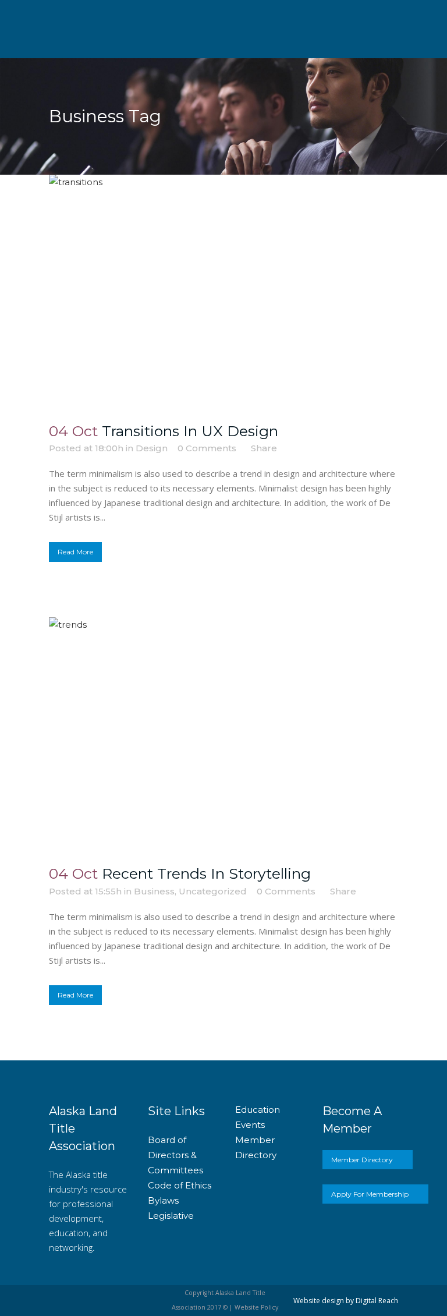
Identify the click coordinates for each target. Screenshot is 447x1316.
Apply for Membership (370, 1194)
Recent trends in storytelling (206, 873)
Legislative (171, 1215)
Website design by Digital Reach (345, 1301)
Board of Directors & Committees (175, 1155)
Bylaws (163, 1200)
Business (154, 891)
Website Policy (256, 1307)
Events (250, 1124)
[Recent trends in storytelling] (223, 733)
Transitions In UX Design (190, 431)
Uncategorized (213, 891)
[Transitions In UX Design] (223, 291)
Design (152, 448)
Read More (75, 551)
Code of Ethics (179, 1185)
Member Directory (362, 1159)
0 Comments (207, 448)
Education (257, 1109)
